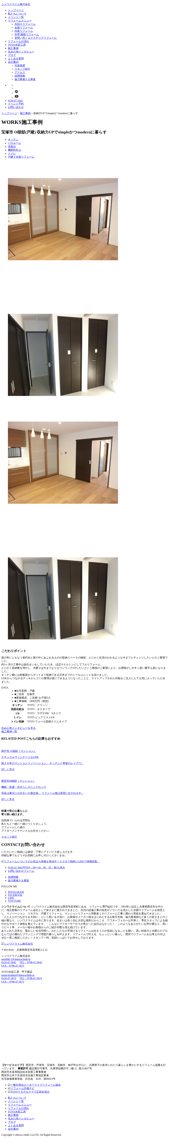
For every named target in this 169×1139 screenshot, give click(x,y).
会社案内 (13, 62)
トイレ (12, 153)
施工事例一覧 (9, 731)
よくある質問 (16, 58)
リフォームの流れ (18, 41)
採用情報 (20, 75)
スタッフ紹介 (22, 69)
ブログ (12, 55)
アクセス (20, 72)
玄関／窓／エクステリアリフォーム (36, 37)
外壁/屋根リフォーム (27, 34)
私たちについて (17, 13)
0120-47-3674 (8, 978)
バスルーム (14, 143)
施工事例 (13, 48)
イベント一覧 (16, 17)
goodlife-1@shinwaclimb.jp (15, 959)
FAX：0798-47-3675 (12, 965)
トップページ (16, 10)
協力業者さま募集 (25, 79)
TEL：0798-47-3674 (30, 978)
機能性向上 (14, 150)
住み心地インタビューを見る (18, 728)
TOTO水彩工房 (17, 44)
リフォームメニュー (20, 20)
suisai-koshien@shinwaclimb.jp (17, 975)
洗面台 (12, 146)
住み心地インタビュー (21, 51)
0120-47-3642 (15, 100)
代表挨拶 (20, 65)
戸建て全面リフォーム (21, 156)
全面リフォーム (24, 27)
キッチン (13, 139)
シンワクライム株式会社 (15, 4)
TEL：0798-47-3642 (30, 962)
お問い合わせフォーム (21, 871)
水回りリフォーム (25, 24)
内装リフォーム (24, 31)
